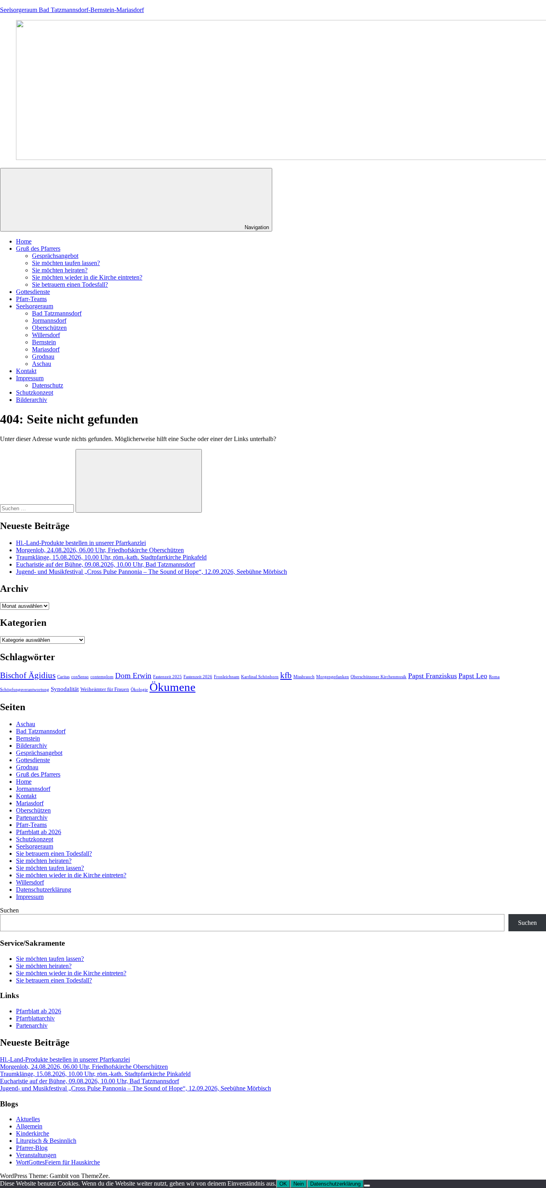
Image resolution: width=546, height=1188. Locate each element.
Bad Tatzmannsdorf (57, 313)
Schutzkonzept (34, 392)
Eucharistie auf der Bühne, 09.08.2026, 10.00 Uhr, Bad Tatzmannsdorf (105, 564)
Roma (494, 677)
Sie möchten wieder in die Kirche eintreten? (87, 277)
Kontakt (26, 370)
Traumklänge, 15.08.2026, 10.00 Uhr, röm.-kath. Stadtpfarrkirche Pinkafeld (111, 557)
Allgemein (29, 1126)
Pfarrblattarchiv (35, 1018)
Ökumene (172, 687)
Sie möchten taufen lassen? (66, 263)
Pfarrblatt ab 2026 (38, 832)
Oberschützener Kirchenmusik (379, 677)
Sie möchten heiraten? (60, 270)
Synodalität (65, 689)
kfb (286, 675)
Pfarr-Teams (31, 299)
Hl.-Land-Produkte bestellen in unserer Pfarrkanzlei (81, 542)
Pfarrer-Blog (32, 1147)
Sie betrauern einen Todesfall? (70, 284)
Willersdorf (46, 334)
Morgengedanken (332, 677)
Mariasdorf (46, 349)
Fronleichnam (226, 677)
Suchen (9, 910)
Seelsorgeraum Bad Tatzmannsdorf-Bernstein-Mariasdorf (72, 9)
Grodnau (43, 356)
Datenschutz (47, 385)
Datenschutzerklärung (43, 889)
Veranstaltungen (36, 1155)
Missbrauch (304, 677)
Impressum (30, 378)
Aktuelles (28, 1119)
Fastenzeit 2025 (167, 677)
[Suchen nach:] (38, 508)
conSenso (80, 677)
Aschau (41, 363)
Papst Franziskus (432, 676)
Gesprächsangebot (55, 255)
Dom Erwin (133, 675)
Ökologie (139, 689)
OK (283, 1184)
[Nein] (367, 1185)
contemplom (102, 677)
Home (24, 241)
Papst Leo (472, 676)
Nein (298, 1184)
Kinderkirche (32, 1133)
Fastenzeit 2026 (197, 677)
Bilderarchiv (31, 399)
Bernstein (44, 342)
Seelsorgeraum (34, 306)
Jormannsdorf (49, 320)
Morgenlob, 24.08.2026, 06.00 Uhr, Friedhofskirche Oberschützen (100, 550)
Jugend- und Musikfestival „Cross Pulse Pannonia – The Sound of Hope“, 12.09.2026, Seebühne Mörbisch (151, 571)
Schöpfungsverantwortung (24, 689)
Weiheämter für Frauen (104, 689)
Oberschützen (49, 327)
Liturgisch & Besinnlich (46, 1140)
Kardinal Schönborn (260, 677)
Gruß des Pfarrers (38, 248)
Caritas (63, 677)
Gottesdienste (33, 291)
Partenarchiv (32, 817)
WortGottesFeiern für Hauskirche (58, 1162)
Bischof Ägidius (28, 675)
